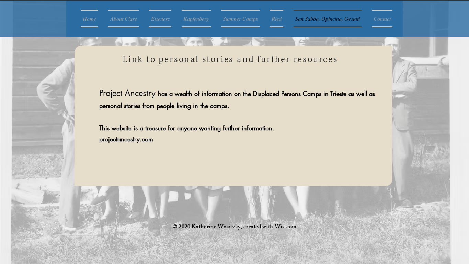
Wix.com (286, 227)
